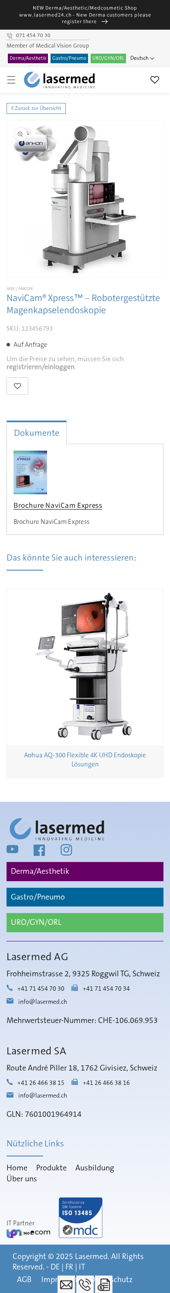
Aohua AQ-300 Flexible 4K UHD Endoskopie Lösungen (85, 760)
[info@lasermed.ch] (66, 1284)
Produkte (51, 1168)
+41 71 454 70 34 (106, 989)
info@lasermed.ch (42, 1002)
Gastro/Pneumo (69, 58)
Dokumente (36, 433)
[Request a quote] (103, 1284)
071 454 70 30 (33, 35)
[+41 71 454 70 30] (85, 1284)
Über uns (22, 1179)
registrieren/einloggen (41, 367)
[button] (11, 80)
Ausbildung (94, 1168)
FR (69, 1267)
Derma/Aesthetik (28, 58)
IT (82, 1267)
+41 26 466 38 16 (106, 1083)
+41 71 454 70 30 (41, 989)
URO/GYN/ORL (108, 58)
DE (55, 1267)
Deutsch (139, 58)
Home (17, 1168)
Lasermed (91, 1256)
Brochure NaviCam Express (58, 505)
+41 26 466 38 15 (41, 1083)
